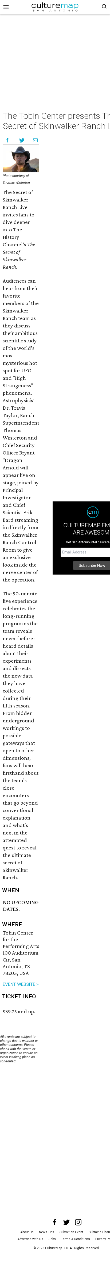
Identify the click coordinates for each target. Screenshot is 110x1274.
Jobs (52, 1239)
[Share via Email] (35, 140)
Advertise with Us (30, 1239)
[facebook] (55, 1222)
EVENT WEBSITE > (21, 984)
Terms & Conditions (75, 1239)
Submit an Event (71, 1232)
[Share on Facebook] (7, 140)
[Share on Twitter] (22, 140)
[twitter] (66, 1222)
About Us (27, 1232)
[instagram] (78, 1222)
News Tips (46, 1232)
